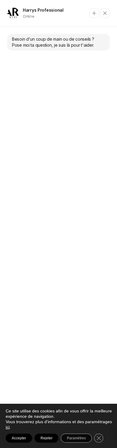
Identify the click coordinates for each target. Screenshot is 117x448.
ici (8, 427)
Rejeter (46, 438)
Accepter (19, 438)
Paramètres (76, 438)
